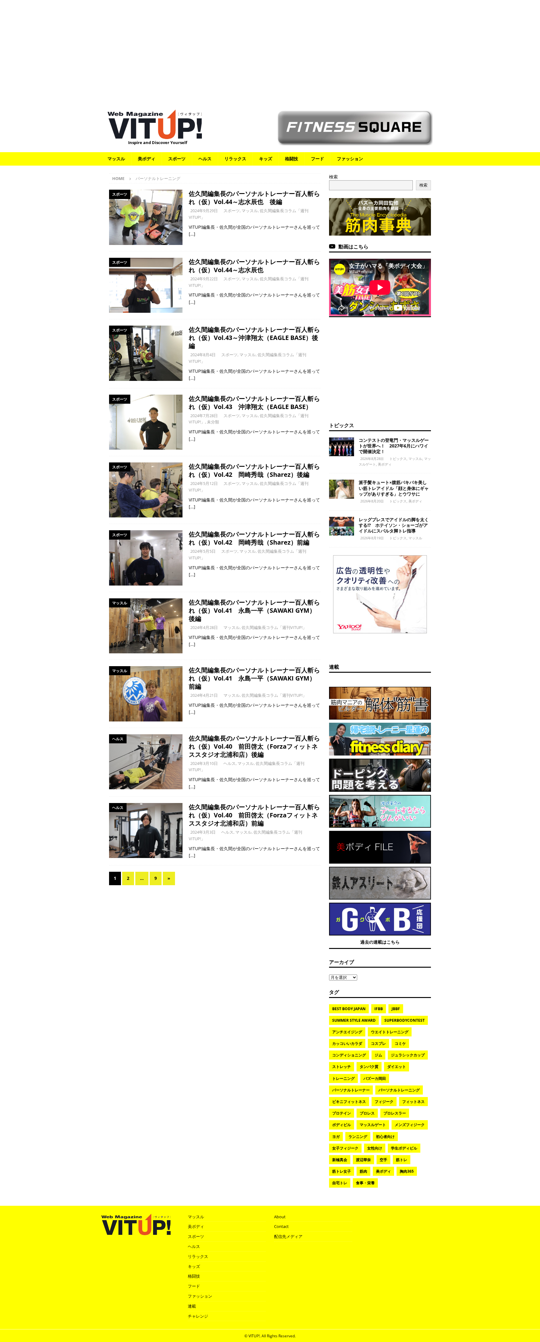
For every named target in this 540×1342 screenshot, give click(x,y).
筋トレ (401, 1159)
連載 (334, 666)
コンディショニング (349, 1055)
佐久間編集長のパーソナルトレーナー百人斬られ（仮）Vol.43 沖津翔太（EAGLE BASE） (254, 402)
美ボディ (146, 159)
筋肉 (363, 1171)
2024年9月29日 (204, 210)
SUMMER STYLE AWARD (354, 1020)
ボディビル (341, 1124)
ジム (378, 1055)
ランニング (357, 1136)
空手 (383, 1159)
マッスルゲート (373, 1124)
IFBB (378, 1008)
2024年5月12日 (204, 483)
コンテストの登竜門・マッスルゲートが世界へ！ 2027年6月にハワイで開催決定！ (394, 445)
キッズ (265, 159)
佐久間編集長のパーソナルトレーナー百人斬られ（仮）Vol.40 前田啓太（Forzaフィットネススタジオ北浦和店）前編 (254, 815)
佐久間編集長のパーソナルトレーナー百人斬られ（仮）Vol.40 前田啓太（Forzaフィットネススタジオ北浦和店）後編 (254, 746)
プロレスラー (394, 1113)
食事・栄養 (365, 1182)
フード (317, 159)
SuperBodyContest (404, 1020)
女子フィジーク (345, 1148)
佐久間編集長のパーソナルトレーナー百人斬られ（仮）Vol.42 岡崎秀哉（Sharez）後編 (254, 470)
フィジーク (384, 1101)
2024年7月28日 (204, 415)
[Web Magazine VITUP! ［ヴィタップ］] (155, 135)
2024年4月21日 (204, 695)
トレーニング (343, 1078)
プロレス (367, 1113)
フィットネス (413, 1101)
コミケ (400, 1043)
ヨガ (336, 1136)
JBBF (396, 1008)
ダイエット (396, 1066)
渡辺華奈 (363, 1159)
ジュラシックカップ (408, 1055)
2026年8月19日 (372, 538)
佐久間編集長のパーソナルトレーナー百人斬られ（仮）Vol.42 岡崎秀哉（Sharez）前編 (254, 538)
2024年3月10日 (204, 763)
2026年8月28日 (372, 458)
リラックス (235, 159)
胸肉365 (407, 1171)
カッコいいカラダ (347, 1043)
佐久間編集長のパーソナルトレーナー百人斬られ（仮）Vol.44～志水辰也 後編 (254, 197)
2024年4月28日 (204, 627)
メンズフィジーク (410, 1124)
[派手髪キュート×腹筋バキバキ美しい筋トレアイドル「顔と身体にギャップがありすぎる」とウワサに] (341, 489)
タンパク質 (369, 1066)
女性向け (374, 1148)
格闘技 (291, 159)
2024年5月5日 (203, 551)
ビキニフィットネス (349, 1101)
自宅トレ (339, 1182)
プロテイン (341, 1113)
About (280, 1217)
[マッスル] (145, 625)
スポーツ (177, 159)
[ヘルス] (145, 761)
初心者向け (385, 1136)
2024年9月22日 (204, 279)
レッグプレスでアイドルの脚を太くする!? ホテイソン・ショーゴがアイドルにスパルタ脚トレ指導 (394, 525)
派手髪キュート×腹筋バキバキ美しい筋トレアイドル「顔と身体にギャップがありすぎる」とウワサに (394, 487)
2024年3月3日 (203, 832)
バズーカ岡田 (374, 1078)
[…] (192, 234)
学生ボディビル (404, 1148)
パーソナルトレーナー (351, 1090)
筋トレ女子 (341, 1171)
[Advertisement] (270, 51)
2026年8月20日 (372, 501)
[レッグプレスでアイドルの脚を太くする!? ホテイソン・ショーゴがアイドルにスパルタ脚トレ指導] (341, 526)
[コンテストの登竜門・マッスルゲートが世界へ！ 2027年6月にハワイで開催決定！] (341, 446)
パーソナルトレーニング (399, 1090)
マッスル (116, 159)
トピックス (341, 425)
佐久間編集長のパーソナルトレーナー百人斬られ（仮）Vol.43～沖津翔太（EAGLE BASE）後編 (254, 337)
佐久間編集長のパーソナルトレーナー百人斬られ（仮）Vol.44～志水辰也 (254, 265)
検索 (333, 177)
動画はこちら (353, 246)
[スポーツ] (145, 217)
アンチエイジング (347, 1032)
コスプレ (378, 1043)
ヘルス (205, 159)
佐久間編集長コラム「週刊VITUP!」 (274, 627)
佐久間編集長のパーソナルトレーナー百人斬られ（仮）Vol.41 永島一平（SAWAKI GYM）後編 (254, 610)
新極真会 (339, 1159)
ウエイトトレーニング (389, 1032)
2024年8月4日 (203, 354)
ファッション (350, 159)
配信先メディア (288, 1236)
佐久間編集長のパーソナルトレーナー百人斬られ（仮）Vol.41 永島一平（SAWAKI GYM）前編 (254, 678)
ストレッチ (341, 1066)
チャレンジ (198, 1316)
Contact (281, 1226)
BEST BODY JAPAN (349, 1008)
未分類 (213, 422)
